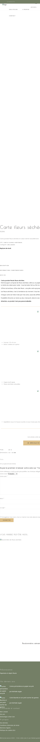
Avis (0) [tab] (3, 275)
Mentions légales (5, 728)
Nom (2, 498)
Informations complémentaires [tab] (12, 270)
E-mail (2, 508)
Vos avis (2, 714)
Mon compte (4, 712)
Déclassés (11, 244)
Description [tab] (4, 265)
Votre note (4, 474)
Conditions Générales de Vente (9, 725)
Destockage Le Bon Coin (7, 717)
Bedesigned (35, 738)
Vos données (4, 723)
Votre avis (3, 476)
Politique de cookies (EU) (7, 730)
